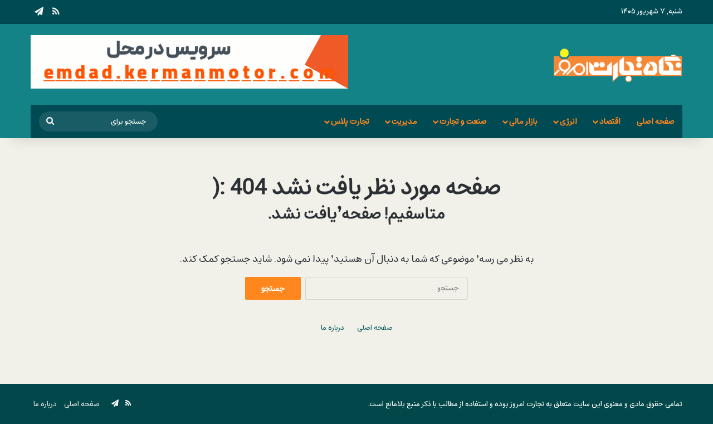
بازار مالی (523, 121)
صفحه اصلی (656, 121)
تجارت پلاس (350, 121)
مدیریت (404, 121)
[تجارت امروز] (617, 64)
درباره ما (332, 328)
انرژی (568, 121)
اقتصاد (610, 121)
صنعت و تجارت (463, 121)
